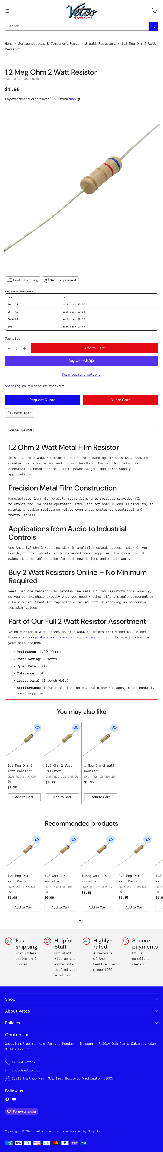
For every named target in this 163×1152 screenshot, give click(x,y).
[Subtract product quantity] (9, 348)
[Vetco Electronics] (81, 11)
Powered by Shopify (85, 1131)
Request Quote (42, 399)
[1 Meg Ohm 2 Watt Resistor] (101, 741)
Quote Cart (120, 399)
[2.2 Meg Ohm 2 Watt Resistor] (134, 852)
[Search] (153, 26)
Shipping (12, 386)
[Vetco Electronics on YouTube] (14, 1100)
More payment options (81, 374)
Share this (22, 413)
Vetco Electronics (50, 1131)
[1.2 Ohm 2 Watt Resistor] (62, 741)
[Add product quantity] (24, 348)
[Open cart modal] (154, 11)
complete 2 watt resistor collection (63, 637)
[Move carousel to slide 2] (83, 920)
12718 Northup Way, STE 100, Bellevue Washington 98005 (62, 1078)
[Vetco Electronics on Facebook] (7, 1100)
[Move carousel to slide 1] (80, 920)
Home (9, 44)
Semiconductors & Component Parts (49, 44)
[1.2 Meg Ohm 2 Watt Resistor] (81, 188)
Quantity (12, 338)
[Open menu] (7, 11)
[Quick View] (37, 727)
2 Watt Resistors (100, 44)
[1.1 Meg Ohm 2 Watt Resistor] (24, 741)
